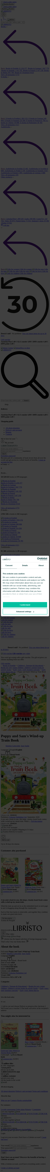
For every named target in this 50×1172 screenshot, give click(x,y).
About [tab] (41, 565)
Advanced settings (23, 612)
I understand (25, 605)
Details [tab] (25, 565)
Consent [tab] (8, 565)
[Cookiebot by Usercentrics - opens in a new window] (37, 559)
